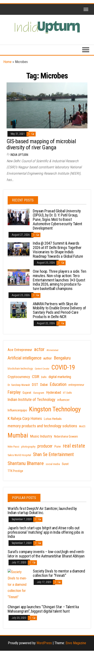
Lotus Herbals (53, 419)
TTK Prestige (15, 471)
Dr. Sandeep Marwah (19, 385)
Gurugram (38, 392)
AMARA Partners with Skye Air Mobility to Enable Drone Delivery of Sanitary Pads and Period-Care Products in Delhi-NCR (59, 310)
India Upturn (19, 155)
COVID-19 (63, 367)
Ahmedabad (52, 350)
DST (35, 384)
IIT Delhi (67, 392)
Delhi (44, 377)
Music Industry (41, 436)
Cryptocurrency (19, 377)
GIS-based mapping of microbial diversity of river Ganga (41, 144)
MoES (82, 426)
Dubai (44, 385)
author (47, 358)
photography (28, 446)
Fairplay (14, 392)
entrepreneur (76, 385)
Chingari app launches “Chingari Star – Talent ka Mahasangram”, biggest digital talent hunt (43, 609)
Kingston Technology (55, 409)
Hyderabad (53, 392)
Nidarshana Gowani (66, 436)
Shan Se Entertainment (53, 454)
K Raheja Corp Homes (25, 418)
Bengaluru (62, 358)
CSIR (35, 376)
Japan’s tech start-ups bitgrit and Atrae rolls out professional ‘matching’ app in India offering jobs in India (46, 532)
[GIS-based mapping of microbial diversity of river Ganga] (47, 105)
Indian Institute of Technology (31, 399)
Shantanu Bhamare (26, 463)
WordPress (44, 643)
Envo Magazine (76, 643)
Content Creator (42, 368)
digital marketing (60, 377)
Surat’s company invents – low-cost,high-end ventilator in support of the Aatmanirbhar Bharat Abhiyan (46, 553)
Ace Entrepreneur (20, 350)
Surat (65, 464)
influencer (63, 400)
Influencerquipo (17, 410)
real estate (74, 446)
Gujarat (27, 392)
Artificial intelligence (24, 358)
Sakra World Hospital (19, 455)
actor (39, 349)
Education (58, 384)
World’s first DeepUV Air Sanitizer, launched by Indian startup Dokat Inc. (42, 510)
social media (53, 464)
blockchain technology (20, 368)
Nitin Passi (13, 446)
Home (7, 62)
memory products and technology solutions (42, 426)
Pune (57, 446)
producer (44, 446)
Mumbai (18, 435)
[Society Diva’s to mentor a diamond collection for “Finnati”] (19, 584)
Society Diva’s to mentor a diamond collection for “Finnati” (59, 573)
